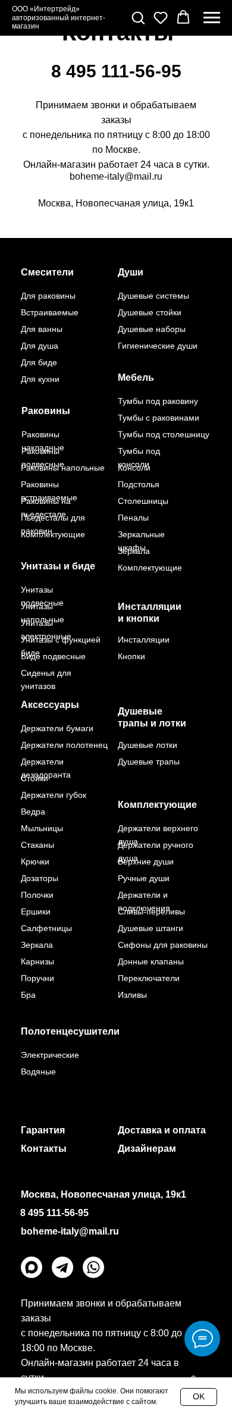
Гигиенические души (157, 345)
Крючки (35, 861)
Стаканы (37, 845)
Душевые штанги (150, 928)
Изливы (132, 995)
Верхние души (146, 861)
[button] (138, 17)
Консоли (134, 467)
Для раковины (48, 295)
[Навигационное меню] (211, 18)
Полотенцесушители (70, 1031)
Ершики (36, 911)
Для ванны (41, 329)
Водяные (38, 1071)
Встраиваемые (50, 312)
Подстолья (138, 484)
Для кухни (40, 379)
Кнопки (131, 656)
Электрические (50, 1055)
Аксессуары (50, 705)
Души (130, 272)
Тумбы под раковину (158, 401)
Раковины (45, 411)
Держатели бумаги (57, 728)
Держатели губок (53, 795)
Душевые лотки (147, 745)
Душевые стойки (149, 312)
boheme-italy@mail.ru (116, 176)
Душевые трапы (149, 761)
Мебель (136, 377)
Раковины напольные (63, 467)
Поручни (37, 978)
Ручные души (144, 878)
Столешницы (143, 501)
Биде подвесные (53, 656)
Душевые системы (153, 295)
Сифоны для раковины (163, 945)
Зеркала (134, 551)
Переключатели (149, 978)
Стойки (34, 778)
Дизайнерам (147, 1149)
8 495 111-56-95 (116, 71)
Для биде (39, 362)
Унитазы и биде (58, 566)
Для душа (39, 345)
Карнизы (37, 961)
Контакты (44, 1149)
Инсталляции (144, 639)
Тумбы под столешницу (163, 434)
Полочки (37, 895)
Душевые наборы (152, 329)
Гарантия (43, 1130)
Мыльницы (42, 828)
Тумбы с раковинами (158, 417)
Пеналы (133, 517)
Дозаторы (39, 878)
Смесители (47, 272)
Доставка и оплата (162, 1130)
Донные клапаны (151, 961)
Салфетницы (46, 928)
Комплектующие (157, 805)
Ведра (33, 811)
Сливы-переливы (151, 911)
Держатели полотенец (64, 745)
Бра (28, 995)
